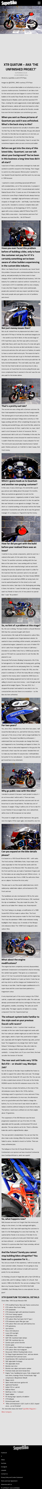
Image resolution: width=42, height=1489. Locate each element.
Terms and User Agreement (9, 1481)
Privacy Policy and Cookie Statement (12, 1477)
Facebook (4, 1453)
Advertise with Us (6, 1484)
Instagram (4, 1467)
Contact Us (4, 1474)
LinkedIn (3, 1470)
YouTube (3, 1463)
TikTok (3, 1460)
